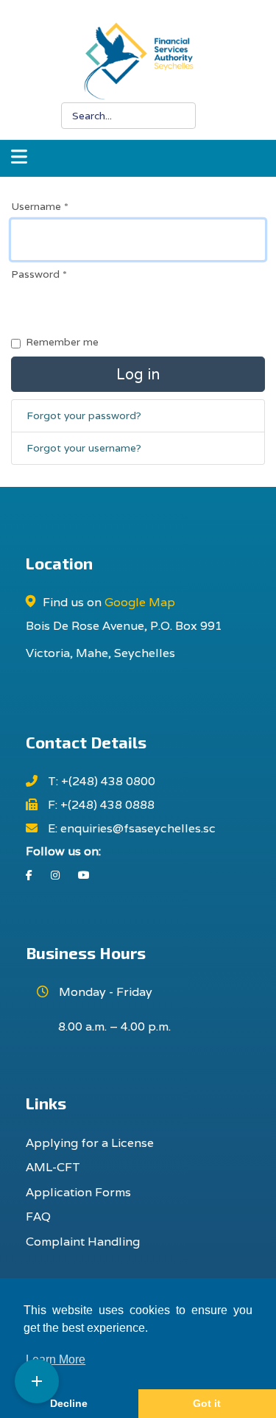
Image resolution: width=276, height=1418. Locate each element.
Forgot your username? (83, 447)
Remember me (62, 341)
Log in (138, 374)
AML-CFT (53, 1167)
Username (39, 206)
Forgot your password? (83, 415)
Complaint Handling (83, 1241)
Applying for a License (90, 1143)
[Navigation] (19, 158)
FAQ (38, 1216)
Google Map (140, 602)
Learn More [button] (55, 1359)
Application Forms (78, 1192)
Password (39, 274)
